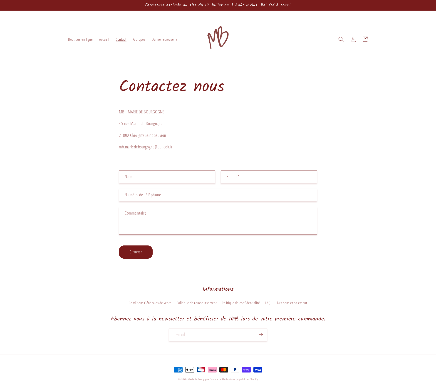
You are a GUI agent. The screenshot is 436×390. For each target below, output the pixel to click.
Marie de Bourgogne (198, 379)
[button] (341, 39)
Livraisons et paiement (291, 302)
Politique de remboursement (197, 302)
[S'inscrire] (261, 334)
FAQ (267, 302)
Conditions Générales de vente (150, 302)
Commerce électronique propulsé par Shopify (234, 379)
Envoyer (136, 252)
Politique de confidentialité (241, 302)
